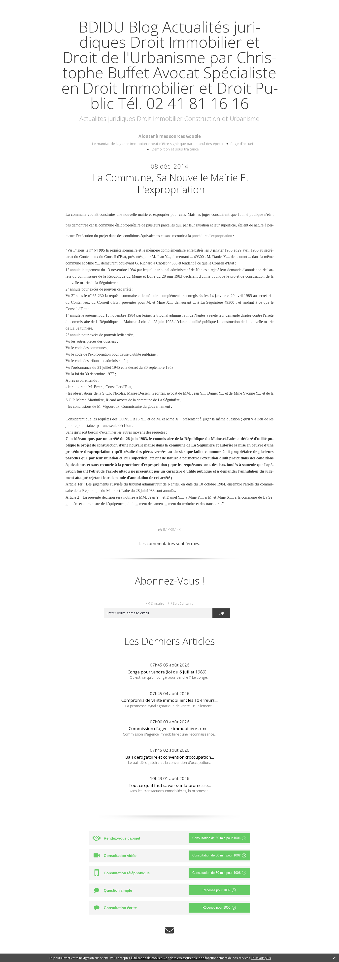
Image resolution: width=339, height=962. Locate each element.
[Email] (169, 930)
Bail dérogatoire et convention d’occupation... (169, 757)
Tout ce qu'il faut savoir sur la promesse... (170, 785)
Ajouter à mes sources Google (169, 136)
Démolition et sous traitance (175, 149)
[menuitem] (160, 144)
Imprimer (171, 529)
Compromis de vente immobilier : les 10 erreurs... (169, 700)
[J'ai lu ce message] (334, 958)
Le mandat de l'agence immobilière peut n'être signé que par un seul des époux (157, 143)
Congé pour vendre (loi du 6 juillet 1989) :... (169, 672)
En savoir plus (261, 958)
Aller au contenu (19, 5)
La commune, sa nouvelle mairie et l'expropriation (171, 183)
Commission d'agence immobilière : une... (169, 728)
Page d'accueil (242, 143)
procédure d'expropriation (212, 236)
